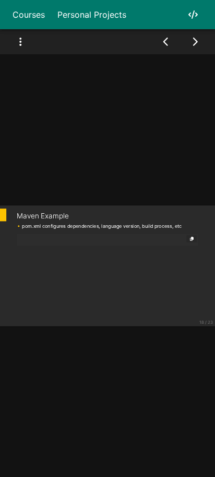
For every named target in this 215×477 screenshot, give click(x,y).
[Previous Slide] (166, 42)
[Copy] (192, 238)
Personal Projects (91, 14)
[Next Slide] (195, 42)
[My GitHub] (193, 14)
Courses (29, 14)
